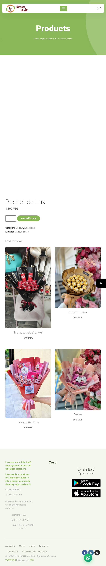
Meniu (22, 546)
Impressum (13, 551)
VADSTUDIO (10, 560)
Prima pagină (40, 38)
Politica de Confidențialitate (34, 551)
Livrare (32, 546)
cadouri (19, 228)
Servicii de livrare (13, 494)
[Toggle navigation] (63, 8)
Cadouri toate (22, 231)
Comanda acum (12, 489)
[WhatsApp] (88, 558)
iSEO (32, 560)
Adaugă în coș (28, 218)
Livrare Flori (44, 546)
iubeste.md (52, 38)
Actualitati (10, 546)
